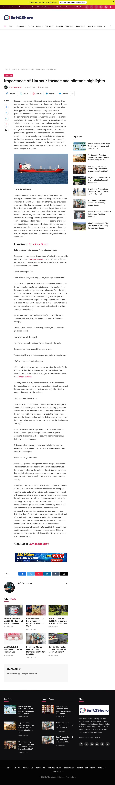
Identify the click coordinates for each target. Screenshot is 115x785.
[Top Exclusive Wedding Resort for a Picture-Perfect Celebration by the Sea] (79, 158)
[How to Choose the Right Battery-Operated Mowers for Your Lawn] (58, 610)
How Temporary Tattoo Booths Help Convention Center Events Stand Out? (98, 168)
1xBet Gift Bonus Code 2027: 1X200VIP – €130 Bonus (64, 725)
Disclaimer (46, 7)
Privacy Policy (36, 7)
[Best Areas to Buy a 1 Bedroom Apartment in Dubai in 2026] (48, 740)
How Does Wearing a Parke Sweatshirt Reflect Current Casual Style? (35, 622)
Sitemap (69, 7)
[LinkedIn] (6, 118)
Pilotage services (24, 377)
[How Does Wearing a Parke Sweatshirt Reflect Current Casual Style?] (36, 610)
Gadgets (59, 26)
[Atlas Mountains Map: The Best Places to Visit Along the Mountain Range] (79, 226)
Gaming (31, 26)
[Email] (6, 130)
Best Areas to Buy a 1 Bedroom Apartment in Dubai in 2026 (64, 739)
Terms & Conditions (57, 7)
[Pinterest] (6, 124)
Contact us (18, 7)
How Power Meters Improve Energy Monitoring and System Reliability (35, 650)
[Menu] (5, 26)
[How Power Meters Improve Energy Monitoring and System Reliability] (36, 638)
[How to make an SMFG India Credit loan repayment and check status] (79, 146)
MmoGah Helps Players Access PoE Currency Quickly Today (97, 202)
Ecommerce (80, 26)
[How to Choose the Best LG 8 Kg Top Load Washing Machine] (13, 610)
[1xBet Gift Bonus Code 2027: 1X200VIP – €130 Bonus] (48, 726)
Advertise (26, 7)
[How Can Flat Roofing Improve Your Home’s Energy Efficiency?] (58, 638)
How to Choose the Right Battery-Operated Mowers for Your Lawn (58, 620)
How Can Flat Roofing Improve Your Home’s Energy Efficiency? (57, 649)
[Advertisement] (57, 49)
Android (39, 26)
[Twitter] (6, 112)
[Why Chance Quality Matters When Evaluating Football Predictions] (79, 180)
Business (20, 26)
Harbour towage (36, 259)
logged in (19, 674)
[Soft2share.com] (18, 17)
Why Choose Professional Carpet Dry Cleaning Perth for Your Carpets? (98, 191)
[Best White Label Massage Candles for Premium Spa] (13, 638)
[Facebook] (6, 107)
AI (105, 26)
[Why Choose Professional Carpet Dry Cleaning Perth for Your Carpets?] (79, 192)
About (11, 7)
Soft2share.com (16, 87)
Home (5, 7)
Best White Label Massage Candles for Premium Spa (13, 649)
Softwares (49, 26)
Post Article (78, 7)
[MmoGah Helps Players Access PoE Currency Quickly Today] (79, 203)
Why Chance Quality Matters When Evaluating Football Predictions (99, 180)
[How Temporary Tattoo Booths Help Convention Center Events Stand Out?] (79, 169)
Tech (11, 26)
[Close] (113, 1)
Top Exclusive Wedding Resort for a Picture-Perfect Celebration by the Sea (99, 157)
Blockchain (69, 26)
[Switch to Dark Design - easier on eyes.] (111, 7)
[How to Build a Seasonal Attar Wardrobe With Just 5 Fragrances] (48, 709)
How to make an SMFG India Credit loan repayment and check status (99, 146)
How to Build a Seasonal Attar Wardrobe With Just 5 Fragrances (64, 710)
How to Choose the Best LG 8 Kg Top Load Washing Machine (13, 620)
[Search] (110, 26)
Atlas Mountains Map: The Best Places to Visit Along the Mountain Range (98, 225)
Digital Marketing (95, 26)
